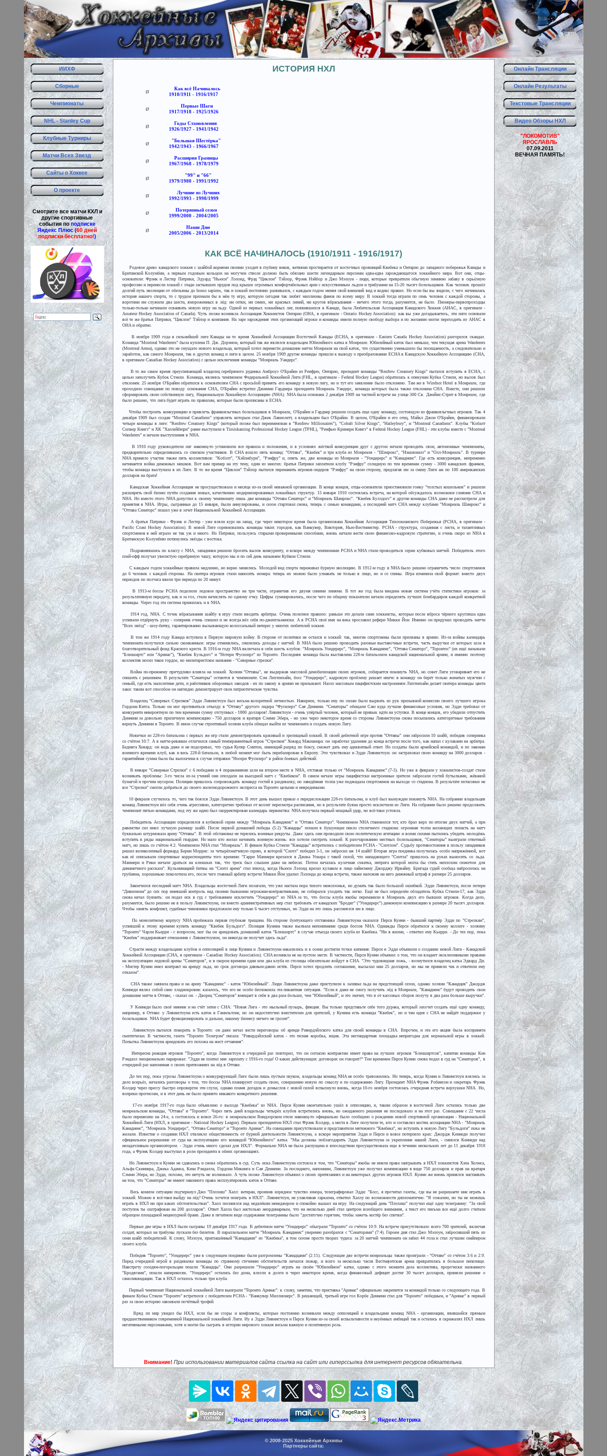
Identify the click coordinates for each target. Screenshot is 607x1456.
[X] (292, 1391)
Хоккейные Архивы (318, 1440)
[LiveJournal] (407, 1391)
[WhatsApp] (338, 1391)
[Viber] (315, 1391)
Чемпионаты (67, 103)
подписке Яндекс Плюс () (67, 230)
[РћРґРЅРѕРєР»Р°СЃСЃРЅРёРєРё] (245, 1391)
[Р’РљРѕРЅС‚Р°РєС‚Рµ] (222, 1391)
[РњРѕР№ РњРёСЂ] (361, 1391)
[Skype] (384, 1391)
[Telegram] (269, 1391)
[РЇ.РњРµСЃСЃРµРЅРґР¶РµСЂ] (199, 1391)
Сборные (67, 86)
